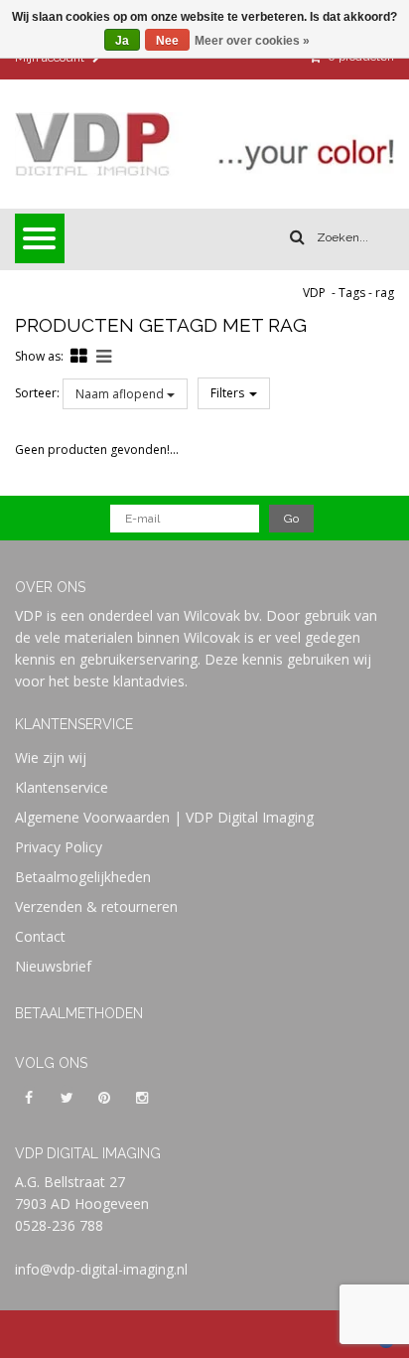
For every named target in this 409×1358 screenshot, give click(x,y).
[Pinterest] (104, 1097)
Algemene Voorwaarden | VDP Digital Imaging (164, 817)
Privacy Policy (58, 846)
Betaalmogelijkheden (83, 876)
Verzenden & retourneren (96, 906)
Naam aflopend (121, 393)
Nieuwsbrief (53, 966)
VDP (314, 292)
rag (384, 292)
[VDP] (204, 144)
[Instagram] (142, 1097)
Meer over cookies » (252, 41)
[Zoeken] (297, 237)
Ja (122, 41)
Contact (40, 936)
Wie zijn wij (50, 757)
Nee (167, 41)
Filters (228, 392)
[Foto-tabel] (78, 356)
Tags (352, 292)
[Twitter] (66, 1097)
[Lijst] (103, 356)
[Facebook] (29, 1097)
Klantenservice (61, 787)
